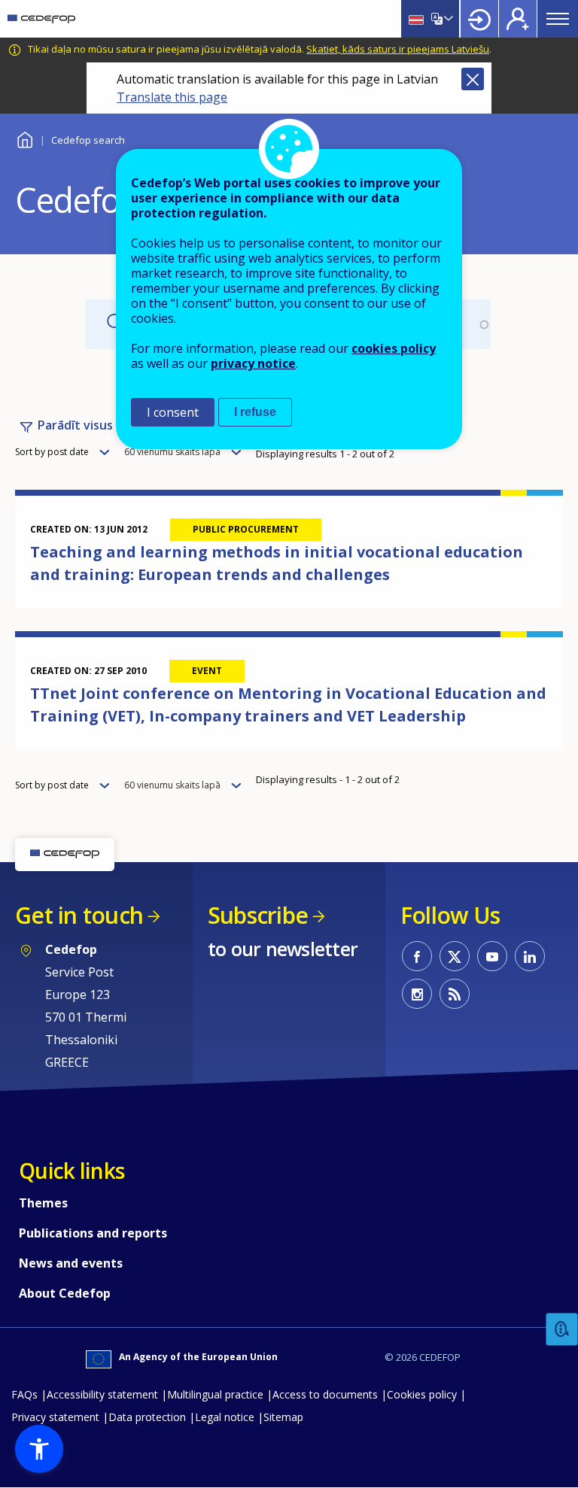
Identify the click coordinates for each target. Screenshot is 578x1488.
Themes (43, 1203)
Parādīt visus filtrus (94, 425)
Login (479, 19)
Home (24, 138)
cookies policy (393, 348)
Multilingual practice (215, 1394)
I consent (173, 412)
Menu (557, 19)
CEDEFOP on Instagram (417, 994)
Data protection (147, 1417)
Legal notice (224, 1417)
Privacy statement (55, 1417)
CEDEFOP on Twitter (455, 956)
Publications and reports (93, 1233)
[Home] (41, 19)
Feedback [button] (562, 1329)
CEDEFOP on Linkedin (530, 956)
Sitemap (283, 1417)
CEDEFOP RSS (455, 994)
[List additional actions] (447, 19)
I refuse (255, 411)
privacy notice (253, 363)
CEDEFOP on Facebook (417, 956)
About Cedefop (65, 1293)
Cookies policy (422, 1394)
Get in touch (79, 915)
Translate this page (172, 97)
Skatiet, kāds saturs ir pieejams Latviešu (397, 49)
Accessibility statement (102, 1394)
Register (518, 19)
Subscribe (258, 915)
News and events (71, 1263)
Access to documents (325, 1394)
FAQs (24, 1394)
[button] (39, 1449)
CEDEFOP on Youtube (492, 956)
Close (472, 79)
